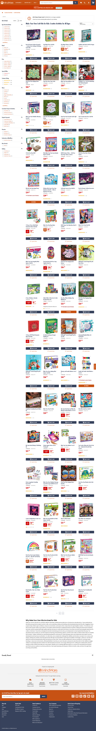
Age (3, 705)
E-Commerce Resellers (72, 715)
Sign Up (43, 696)
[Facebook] (73, 696)
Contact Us (34, 705)
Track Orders (35, 711)
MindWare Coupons (19, 709)
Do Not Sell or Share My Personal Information (77, 713)
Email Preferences (36, 720)
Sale (3, 716)
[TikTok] (84, 696)
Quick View (34, 61)
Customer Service (36, 707)
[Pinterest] (80, 696)
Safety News (70, 711)
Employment (52, 716)
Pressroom (51, 715)
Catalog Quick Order (19, 707)
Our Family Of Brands (53, 707)
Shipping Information (37, 709)
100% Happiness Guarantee (55, 705)
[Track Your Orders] (81, 2)
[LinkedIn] (77, 696)
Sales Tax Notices (36, 715)
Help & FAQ (34, 713)
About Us (51, 709)
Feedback (95, 366)
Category (4, 707)
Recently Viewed (6, 655)
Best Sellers (4, 713)
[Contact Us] (85, 2)
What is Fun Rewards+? (37, 722)
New (3, 709)
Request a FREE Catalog (20, 711)
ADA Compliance (36, 718)
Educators (4, 715)
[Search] (75, 2)
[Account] (89, 2)
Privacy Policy (71, 705)
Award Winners (5, 711)
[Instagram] (92, 696)
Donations (51, 711)
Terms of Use (70, 707)
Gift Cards (17, 705)
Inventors (51, 713)
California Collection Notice (74, 709)
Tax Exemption (35, 716)
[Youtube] (88, 696)
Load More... (5, 42)
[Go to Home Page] (2, 12)
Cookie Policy (71, 716)
